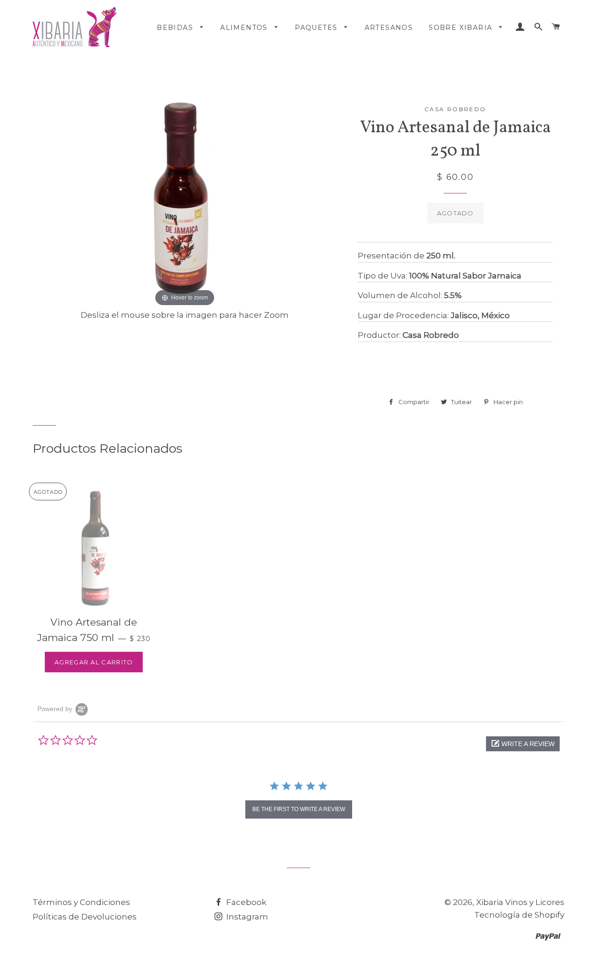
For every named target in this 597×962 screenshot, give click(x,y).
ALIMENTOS (245, 27)
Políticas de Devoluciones (85, 916)
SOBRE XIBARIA (462, 27)
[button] (523, 743)
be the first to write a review (298, 809)
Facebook (245, 902)
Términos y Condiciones (81, 902)
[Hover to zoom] (185, 195)
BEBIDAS (176, 27)
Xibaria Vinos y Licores (520, 902)
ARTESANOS (389, 27)
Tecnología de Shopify (519, 914)
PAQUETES (317, 27)
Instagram (246, 916)
